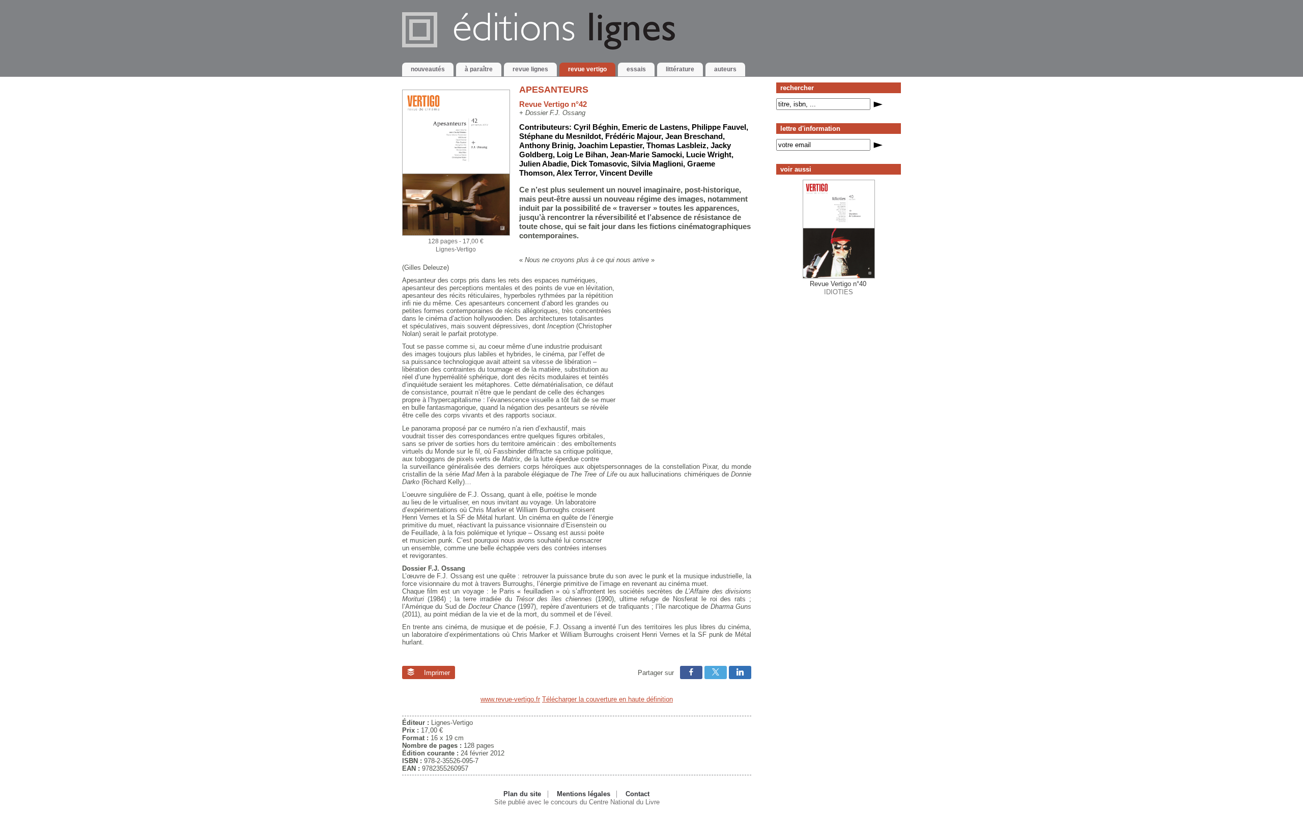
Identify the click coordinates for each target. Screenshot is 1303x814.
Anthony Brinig (546, 145)
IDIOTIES (838, 287)
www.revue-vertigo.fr (510, 699)
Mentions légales (583, 794)
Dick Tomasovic (599, 163)
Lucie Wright (708, 154)
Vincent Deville (626, 173)
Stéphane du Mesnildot (560, 136)
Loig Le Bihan (581, 154)
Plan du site (522, 794)
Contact (637, 794)
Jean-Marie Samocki (646, 154)
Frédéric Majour (633, 136)
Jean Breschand (694, 136)
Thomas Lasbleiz (676, 145)
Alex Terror (576, 173)
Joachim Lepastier (610, 145)
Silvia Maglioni (657, 163)
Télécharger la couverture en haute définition (607, 699)
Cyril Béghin (596, 127)
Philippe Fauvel (719, 127)
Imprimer (436, 673)
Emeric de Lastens (655, 127)
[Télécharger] (456, 233)
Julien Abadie (543, 163)
